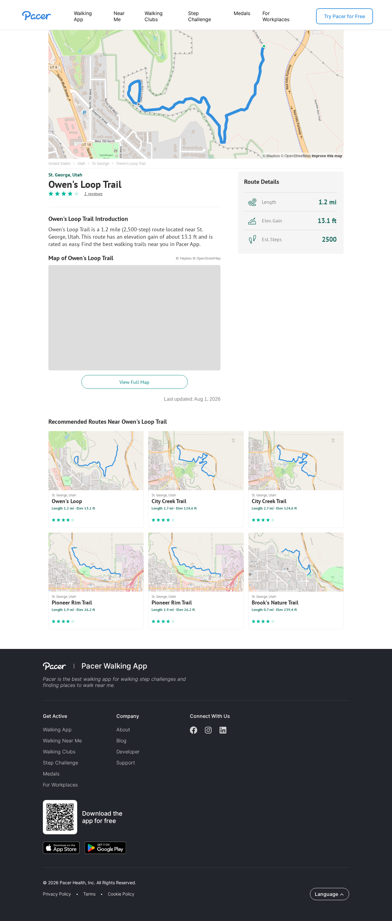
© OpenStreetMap (296, 155)
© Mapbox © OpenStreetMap (198, 258)
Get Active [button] (55, 716)
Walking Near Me (62, 740)
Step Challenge (199, 16)
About (123, 729)
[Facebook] (193, 730)
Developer (128, 752)
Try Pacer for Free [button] (344, 16)
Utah (81, 163)
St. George (100, 163)
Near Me (119, 16)
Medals (242, 13)
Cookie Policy (121, 894)
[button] (107, 875)
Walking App (83, 16)
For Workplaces (275, 16)
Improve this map (327, 155)
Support (125, 763)
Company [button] (127, 716)
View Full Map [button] (134, 382)
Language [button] (326, 894)
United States (59, 163)
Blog (121, 740)
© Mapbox (272, 155)
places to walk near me (87, 685)
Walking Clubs (154, 16)
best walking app (92, 679)
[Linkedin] (223, 730)
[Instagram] (208, 730)
